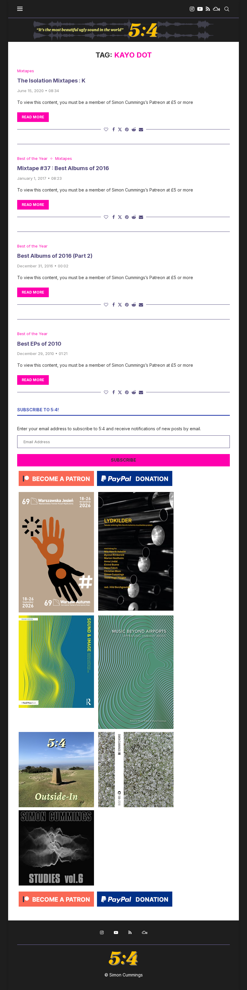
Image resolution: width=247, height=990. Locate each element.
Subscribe (123, 459)
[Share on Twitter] (120, 129)
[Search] (227, 9)
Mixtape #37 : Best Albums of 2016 (63, 168)
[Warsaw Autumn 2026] (56, 494)
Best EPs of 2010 (39, 344)
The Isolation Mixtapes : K (51, 80)
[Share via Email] (141, 129)
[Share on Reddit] (134, 129)
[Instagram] (192, 9)
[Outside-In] (56, 734)
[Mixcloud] (216, 9)
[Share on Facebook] (113, 129)
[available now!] (56, 617)
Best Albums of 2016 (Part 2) (54, 256)
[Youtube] (200, 9)
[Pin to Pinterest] (127, 129)
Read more (33, 117)
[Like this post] (106, 129)
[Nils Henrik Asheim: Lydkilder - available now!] (136, 494)
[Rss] (208, 9)
